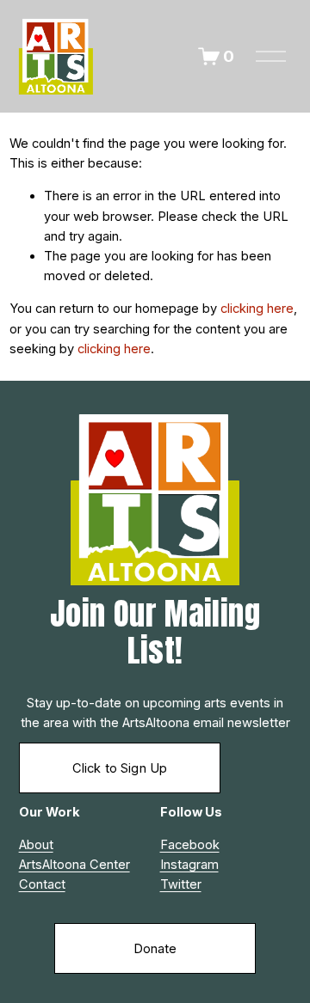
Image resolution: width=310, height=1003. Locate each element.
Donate (155, 949)
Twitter (181, 884)
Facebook (190, 845)
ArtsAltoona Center (74, 864)
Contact (42, 884)
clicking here (257, 308)
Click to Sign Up (119, 768)
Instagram (189, 864)
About (36, 845)
